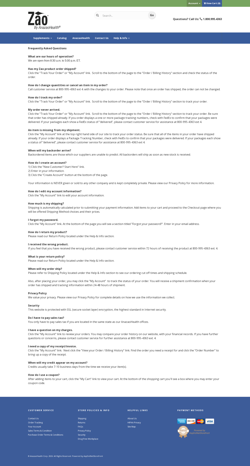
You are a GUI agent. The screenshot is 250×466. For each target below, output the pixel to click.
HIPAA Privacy (134, 422)
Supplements (41, 38)
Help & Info (121, 38)
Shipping (82, 418)
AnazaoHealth (81, 38)
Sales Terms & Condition (40, 430)
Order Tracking (35, 422)
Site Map (132, 426)
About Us (132, 418)
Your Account (34, 426)
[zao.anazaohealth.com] (58, 20)
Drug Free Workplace (88, 438)
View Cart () (213, 3)
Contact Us (102, 38)
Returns (81, 422)
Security (81, 434)
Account (193, 3)
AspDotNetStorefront (93, 456)
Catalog (62, 38)
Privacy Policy (84, 430)
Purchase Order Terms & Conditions (45, 434)
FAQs (80, 426)
